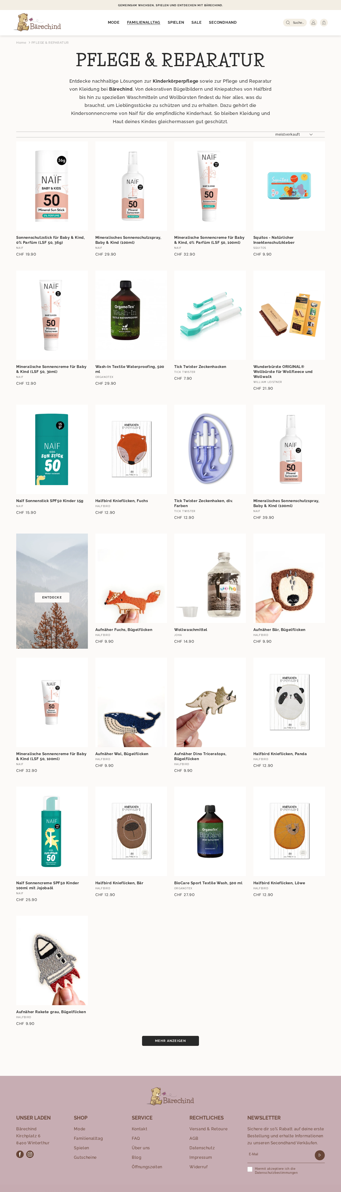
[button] (113, 22)
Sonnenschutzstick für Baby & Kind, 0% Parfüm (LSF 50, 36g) (50, 240)
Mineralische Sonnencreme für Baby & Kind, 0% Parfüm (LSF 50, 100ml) (209, 240)
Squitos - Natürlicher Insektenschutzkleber (274, 240)
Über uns (141, 1148)
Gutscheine (85, 1157)
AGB (193, 1138)
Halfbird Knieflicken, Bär (119, 883)
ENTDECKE (52, 597)
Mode (79, 1129)
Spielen (81, 1148)
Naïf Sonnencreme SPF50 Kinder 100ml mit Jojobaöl (47, 885)
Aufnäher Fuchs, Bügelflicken (124, 629)
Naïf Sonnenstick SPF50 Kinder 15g (50, 501)
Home (21, 42)
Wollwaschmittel (190, 629)
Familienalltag (88, 1138)
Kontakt (139, 1129)
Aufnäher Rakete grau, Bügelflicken (51, 1012)
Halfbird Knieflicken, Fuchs (121, 501)
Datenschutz (202, 1148)
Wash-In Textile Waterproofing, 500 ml (129, 369)
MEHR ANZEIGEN (170, 1041)
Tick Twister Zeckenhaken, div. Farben (203, 503)
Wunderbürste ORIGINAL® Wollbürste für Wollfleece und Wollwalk (283, 371)
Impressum (200, 1157)
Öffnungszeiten (147, 1167)
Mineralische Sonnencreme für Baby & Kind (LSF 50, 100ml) (51, 756)
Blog (137, 1157)
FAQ (136, 1138)
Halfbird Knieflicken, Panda (280, 754)
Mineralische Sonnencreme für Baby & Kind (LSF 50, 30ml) (51, 369)
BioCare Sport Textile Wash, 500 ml (208, 883)
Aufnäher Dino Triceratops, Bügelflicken (200, 756)
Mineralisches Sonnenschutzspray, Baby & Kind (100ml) (128, 240)
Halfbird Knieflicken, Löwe (279, 883)
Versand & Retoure (208, 1129)
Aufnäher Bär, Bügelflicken (279, 629)
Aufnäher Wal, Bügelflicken (122, 754)
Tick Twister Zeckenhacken (200, 366)
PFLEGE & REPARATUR (50, 42)
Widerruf (198, 1167)
